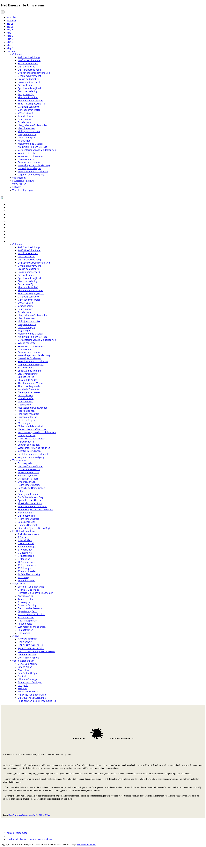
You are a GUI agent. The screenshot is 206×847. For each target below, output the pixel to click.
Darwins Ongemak (27, 525)
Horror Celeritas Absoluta (31, 614)
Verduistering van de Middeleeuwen (37, 149)
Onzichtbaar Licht (27, 481)
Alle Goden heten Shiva (30, 503)
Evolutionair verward (29, 82)
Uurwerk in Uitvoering (29, 469)
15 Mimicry (23, 577)
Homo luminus (26, 512)
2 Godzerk (23, 537)
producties (86, 844)
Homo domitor (26, 617)
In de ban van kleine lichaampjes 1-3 (37, 700)
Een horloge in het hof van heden (35, 509)
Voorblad (12, 17)
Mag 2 (10, 26)
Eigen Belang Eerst (27, 611)
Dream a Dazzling (27, 605)
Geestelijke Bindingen (29, 168)
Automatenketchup (28, 691)
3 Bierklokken (25, 540)
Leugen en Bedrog (27, 134)
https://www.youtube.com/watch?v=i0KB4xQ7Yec (29, 815)
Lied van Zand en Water (30, 466)
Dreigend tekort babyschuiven (34, 72)
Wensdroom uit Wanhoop (31, 156)
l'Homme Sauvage (27, 679)
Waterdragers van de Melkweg (34, 165)
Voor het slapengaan (23, 190)
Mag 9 (10, 48)
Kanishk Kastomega (17, 832)
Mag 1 (10, 23)
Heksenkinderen (26, 159)
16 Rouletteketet (26, 580)
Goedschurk (24, 122)
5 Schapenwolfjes (27, 546)
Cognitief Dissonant (28, 589)
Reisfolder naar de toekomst (33, 171)
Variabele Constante (28, 106)
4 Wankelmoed (26, 543)
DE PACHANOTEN (27, 654)
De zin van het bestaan (30, 608)
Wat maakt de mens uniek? (32, 626)
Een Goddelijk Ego (27, 673)
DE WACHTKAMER (27, 639)
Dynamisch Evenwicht (29, 75)
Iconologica (24, 633)
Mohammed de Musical (30, 143)
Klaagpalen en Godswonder (32, 125)
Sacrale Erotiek (26, 85)
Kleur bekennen (26, 128)
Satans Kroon (25, 666)
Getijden (16, 187)
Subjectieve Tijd (26, 94)
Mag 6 (10, 38)
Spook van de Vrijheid (29, 88)
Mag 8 (10, 45)
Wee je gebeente (26, 153)
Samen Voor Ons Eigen (30, 682)
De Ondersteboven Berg (30, 497)
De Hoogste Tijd (26, 515)
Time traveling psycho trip (31, 103)
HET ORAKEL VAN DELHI (30, 645)
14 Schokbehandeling (29, 574)
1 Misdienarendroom (29, 534)
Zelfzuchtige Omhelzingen (31, 487)
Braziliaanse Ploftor (28, 63)
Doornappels (25, 463)
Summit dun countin (29, 162)
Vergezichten (19, 183)
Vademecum (19, 177)
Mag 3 (10, 29)
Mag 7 (10, 41)
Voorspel (11, 20)
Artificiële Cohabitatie (29, 60)
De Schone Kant (26, 66)
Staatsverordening (28, 91)
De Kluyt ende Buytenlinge (32, 697)
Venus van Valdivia (28, 663)
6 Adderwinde (25, 549)
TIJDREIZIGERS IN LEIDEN (31, 648)
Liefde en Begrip (26, 137)
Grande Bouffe (25, 116)
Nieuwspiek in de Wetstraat (32, 146)
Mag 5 (10, 35)
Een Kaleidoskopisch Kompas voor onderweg (30, 839)
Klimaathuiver (25, 629)
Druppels (23, 685)
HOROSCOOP (25, 642)
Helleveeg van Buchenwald (32, 694)
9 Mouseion (24, 558)
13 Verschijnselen (27, 571)
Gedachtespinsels (27, 620)
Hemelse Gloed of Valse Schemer (35, 592)
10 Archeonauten (27, 562)
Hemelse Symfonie (28, 475)
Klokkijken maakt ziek (29, 131)
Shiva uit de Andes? (28, 97)
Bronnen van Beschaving (31, 586)
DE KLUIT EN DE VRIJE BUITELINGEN (36, 651)
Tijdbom (22, 688)
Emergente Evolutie (28, 494)
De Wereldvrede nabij (29, 69)
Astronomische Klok (28, 472)
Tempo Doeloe (25, 599)
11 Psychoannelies (27, 565)
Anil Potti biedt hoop (29, 57)
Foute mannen (25, 119)
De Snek (22, 676)
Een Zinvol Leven (26, 521)
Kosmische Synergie (28, 518)
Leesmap (11, 51)
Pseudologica (25, 623)
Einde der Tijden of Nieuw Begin (34, 528)
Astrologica (24, 602)
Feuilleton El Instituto (23, 180)
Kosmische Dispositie (29, 484)
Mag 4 (10, 32)
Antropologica (25, 595)
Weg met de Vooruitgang (31, 174)
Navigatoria (24, 670)
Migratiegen (24, 140)
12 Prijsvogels (25, 568)
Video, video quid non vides (32, 506)
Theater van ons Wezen (30, 100)
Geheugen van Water (29, 109)
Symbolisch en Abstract (30, 500)
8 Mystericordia (26, 555)
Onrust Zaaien (25, 112)
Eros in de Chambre (28, 79)
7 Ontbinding (25, 552)
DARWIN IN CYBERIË (28, 657)
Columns (17, 54)
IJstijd (21, 491)
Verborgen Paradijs (28, 478)
